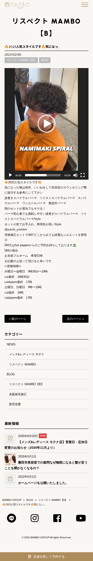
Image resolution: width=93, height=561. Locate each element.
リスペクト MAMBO (22, 364)
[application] (46, 123)
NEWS (11, 344)
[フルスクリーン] (82, 175)
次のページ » (75, 318)
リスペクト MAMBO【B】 (21, 60)
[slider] (43, 175)
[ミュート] (75, 175)
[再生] (10, 175)
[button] (46, 124)
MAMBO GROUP (11, 500)
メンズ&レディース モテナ (26, 354)
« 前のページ (17, 318)
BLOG (44, 60)
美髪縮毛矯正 (18, 394)
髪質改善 (15, 404)
